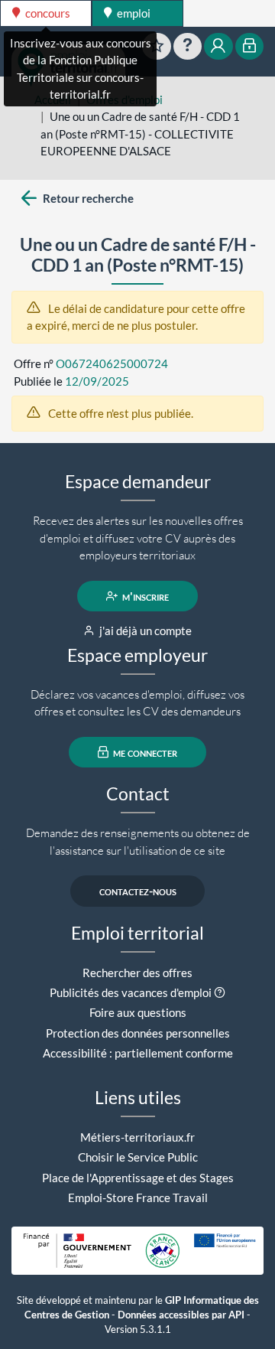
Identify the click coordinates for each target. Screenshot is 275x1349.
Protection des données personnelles (138, 1033)
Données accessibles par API (181, 1315)
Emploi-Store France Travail (138, 1197)
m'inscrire (144, 596)
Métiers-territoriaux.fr (137, 1137)
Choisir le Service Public (138, 1157)
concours (46, 13)
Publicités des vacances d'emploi (131, 992)
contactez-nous (137, 891)
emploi (132, 13)
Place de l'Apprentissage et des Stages (138, 1177)
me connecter (144, 752)
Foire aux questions (137, 1012)
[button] (219, 992)
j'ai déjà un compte (144, 630)
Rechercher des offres (137, 972)
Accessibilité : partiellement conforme (138, 1053)
